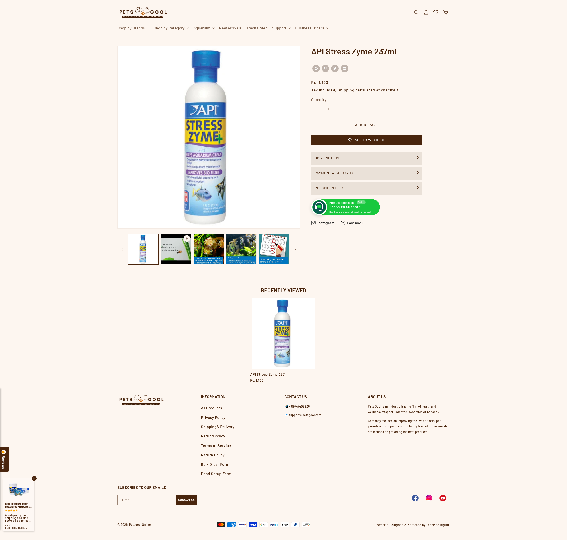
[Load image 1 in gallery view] (143, 249)
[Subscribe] (186, 500)
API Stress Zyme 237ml (269, 374)
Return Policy (213, 454)
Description (326, 158)
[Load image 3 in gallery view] (241, 249)
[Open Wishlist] (436, 12)
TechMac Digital (438, 525)
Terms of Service (216, 445)
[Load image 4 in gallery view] (274, 249)
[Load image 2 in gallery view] (209, 249)
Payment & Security (334, 173)
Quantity (319, 99)
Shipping (346, 89)
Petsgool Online (140, 524)
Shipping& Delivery (218, 426)
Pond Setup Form (216, 473)
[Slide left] (122, 249)
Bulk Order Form (215, 464)
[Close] (366, 38)
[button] (133, 28)
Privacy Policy (213, 417)
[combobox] (278, 38)
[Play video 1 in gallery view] (176, 249)
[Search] (355, 38)
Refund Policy (329, 188)
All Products (211, 407)
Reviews (4, 462)
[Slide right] (295, 249)
